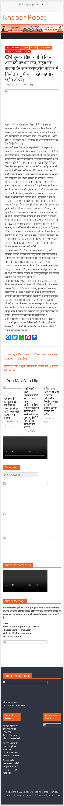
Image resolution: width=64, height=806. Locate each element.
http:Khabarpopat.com (14, 705)
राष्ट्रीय (27, 51)
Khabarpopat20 (30, 84)
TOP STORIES (44, 47)
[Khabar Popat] (6, 36)
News (33, 47)
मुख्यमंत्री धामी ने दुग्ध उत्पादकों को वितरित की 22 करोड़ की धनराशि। (31, 368)
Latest (25, 47)
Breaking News (13, 47)
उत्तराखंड (9, 51)
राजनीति (18, 51)
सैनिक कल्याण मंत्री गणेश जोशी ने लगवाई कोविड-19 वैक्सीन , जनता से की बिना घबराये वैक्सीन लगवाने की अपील (52, 401)
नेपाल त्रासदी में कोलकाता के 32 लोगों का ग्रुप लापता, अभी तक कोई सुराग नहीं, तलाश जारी (11, 766)
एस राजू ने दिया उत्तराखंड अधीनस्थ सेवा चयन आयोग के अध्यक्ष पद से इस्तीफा (31, 356)
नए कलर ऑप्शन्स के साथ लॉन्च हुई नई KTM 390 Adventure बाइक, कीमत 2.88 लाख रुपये (11, 732)
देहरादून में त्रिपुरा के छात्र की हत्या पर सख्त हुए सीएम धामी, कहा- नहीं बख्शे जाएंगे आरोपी (11, 408)
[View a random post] (24, 36)
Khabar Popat (24, 17)
